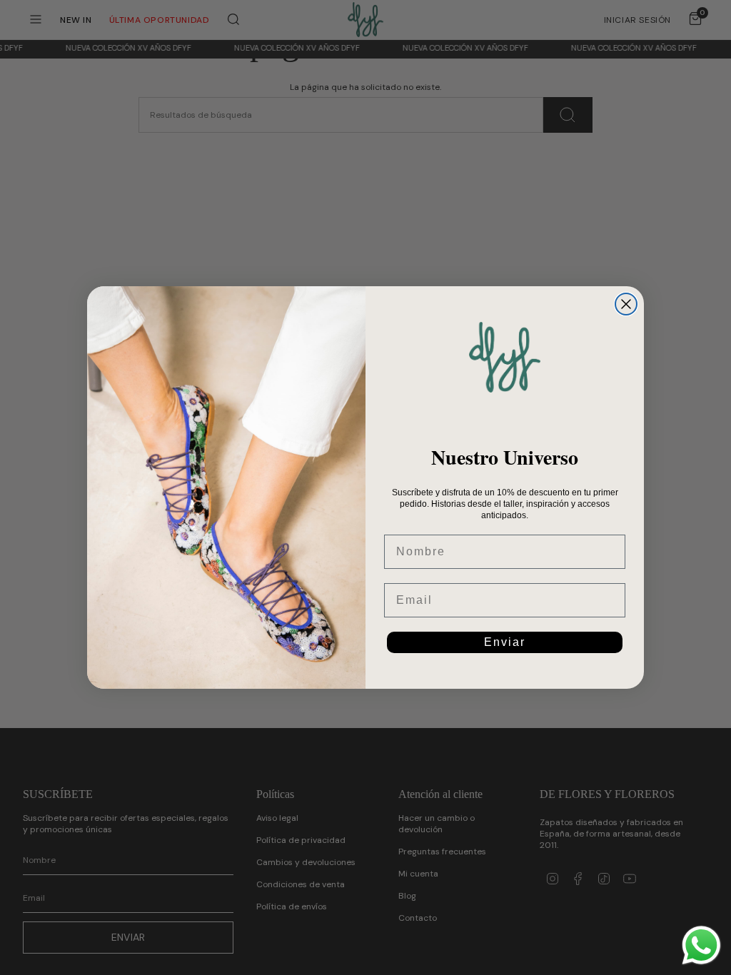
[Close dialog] (626, 304)
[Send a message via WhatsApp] (701, 945)
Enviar (504, 642)
